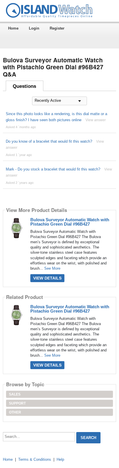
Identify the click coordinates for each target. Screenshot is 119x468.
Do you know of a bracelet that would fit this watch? (49, 141)
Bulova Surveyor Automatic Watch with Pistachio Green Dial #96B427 (69, 221)
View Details (47, 278)
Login (34, 28)
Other (15, 412)
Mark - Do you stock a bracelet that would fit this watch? (53, 169)
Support (17, 403)
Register (57, 28)
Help (60, 459)
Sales (15, 394)
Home (13, 28)
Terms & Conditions (34, 459)
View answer (95, 120)
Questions (24, 86)
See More (52, 268)
